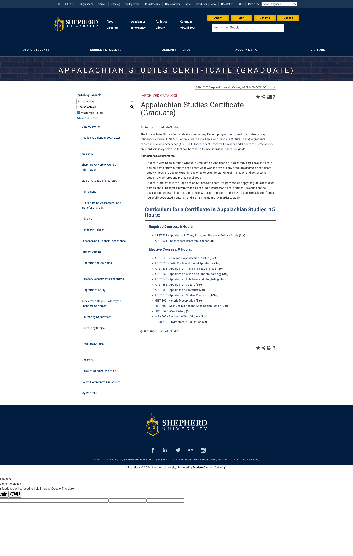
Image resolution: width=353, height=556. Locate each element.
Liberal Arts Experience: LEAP (100, 180)
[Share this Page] (263, 97)
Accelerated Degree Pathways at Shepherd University (102, 303)
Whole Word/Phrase (92, 112)
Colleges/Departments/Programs (103, 278)
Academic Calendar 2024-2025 (101, 137)
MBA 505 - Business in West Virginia (177, 316)
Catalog (115, 4)
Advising (87, 218)
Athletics (161, 21)
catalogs (135, 467)
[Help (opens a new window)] (273, 97)
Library (160, 27)
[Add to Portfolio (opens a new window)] (258, 97)
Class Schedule (152, 4)
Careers (102, 4)
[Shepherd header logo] (76, 25)
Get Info (265, 17)
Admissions (89, 191)
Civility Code (132, 4)
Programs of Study (93, 290)
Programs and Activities (97, 262)
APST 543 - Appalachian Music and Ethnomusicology (188, 274)
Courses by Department (96, 317)
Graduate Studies (93, 344)
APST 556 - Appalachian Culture (175, 284)
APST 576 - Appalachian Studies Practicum (182, 295)
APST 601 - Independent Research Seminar (207, 144)
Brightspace (86, 4)
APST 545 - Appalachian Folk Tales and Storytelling (187, 279)
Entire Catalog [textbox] (86, 101)
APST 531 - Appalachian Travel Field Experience (184, 268)
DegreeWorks (172, 4)
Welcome (87, 153)
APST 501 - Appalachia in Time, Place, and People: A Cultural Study (207, 139)
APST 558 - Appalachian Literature (176, 290)
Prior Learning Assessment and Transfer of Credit (101, 205)
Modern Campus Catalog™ (210, 467)
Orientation (227, 4)
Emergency (138, 27)
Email (188, 4)
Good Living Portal (206, 4)
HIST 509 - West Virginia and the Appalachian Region (188, 305)
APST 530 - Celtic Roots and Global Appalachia (184, 263)
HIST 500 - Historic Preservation (175, 300)
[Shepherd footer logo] (176, 427)
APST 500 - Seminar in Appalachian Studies (182, 258)
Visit (241, 17)
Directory (112, 27)
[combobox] (235, 87)
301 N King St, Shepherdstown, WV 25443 (132, 459)
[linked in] (165, 450)
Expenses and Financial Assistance (104, 240)
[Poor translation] (14, 494)
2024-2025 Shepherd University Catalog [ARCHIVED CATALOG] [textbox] (231, 87)
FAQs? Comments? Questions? (101, 382)
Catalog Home (91, 126)
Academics (138, 21)
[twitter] (178, 450)
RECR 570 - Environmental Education (178, 321)
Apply (218, 17)
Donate (288, 17)
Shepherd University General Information (99, 167)
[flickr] (190, 450)
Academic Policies (93, 229)
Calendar (186, 21)
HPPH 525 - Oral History (170, 311)
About (110, 21)
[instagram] (203, 450)
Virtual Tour (187, 27)
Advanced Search (87, 118)
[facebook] (152, 450)
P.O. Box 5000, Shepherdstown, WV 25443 (202, 459)
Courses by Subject (94, 328)
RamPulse (253, 4)
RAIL (240, 4)
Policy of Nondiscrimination (99, 371)
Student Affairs (91, 251)
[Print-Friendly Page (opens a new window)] (268, 97)
